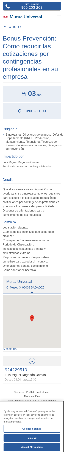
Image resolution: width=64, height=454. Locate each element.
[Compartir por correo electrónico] (19, 27)
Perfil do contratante (37, 392)
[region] (32, 427)
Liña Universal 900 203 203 (23, 400)
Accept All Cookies (31, 447)
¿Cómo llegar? (10, 349)
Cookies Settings (31, 428)
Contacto (19, 392)
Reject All (32, 438)
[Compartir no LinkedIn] (14, 27)
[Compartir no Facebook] (5, 27)
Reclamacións (32, 396)
